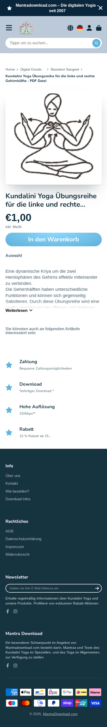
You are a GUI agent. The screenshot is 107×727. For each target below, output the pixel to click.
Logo (26, 28)
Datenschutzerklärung (23, 539)
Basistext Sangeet (65, 69)
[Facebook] (7, 611)
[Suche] (96, 43)
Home (10, 69)
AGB (9, 531)
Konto (89, 28)
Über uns (12, 476)
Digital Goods (31, 69)
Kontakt (11, 483)
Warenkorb (99, 28)
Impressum (14, 547)
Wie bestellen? (17, 491)
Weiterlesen (16, 310)
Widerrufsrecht (17, 554)
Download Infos (18, 499)
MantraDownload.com (60, 714)
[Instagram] (15, 611)
